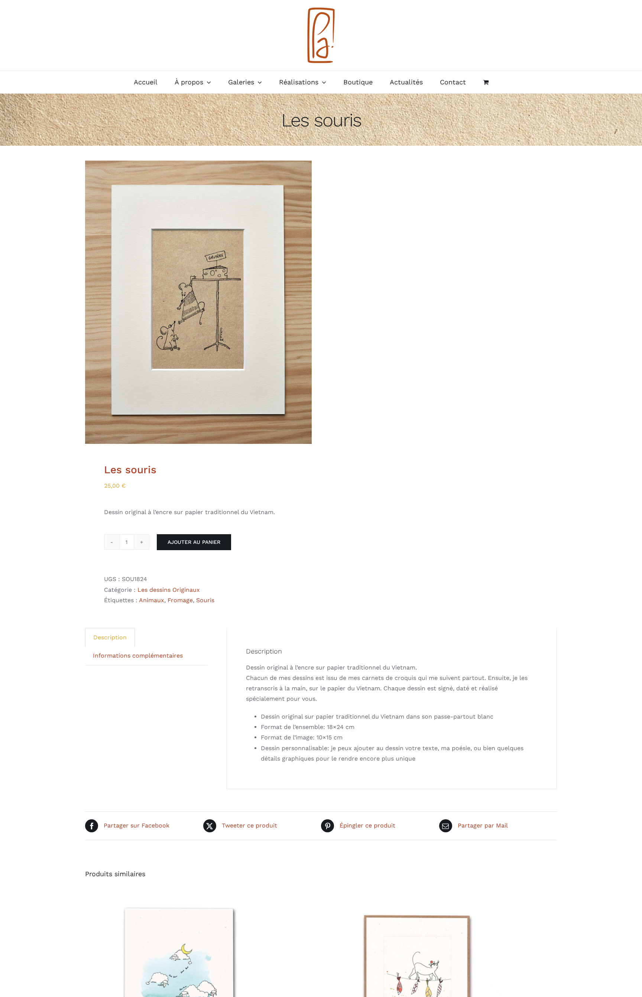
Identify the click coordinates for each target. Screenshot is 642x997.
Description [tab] (110, 637)
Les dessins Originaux (168, 589)
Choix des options (160, 985)
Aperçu (212, 985)
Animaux (151, 600)
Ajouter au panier (194, 542)
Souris (205, 600)
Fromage (180, 600)
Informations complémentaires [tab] (138, 655)
